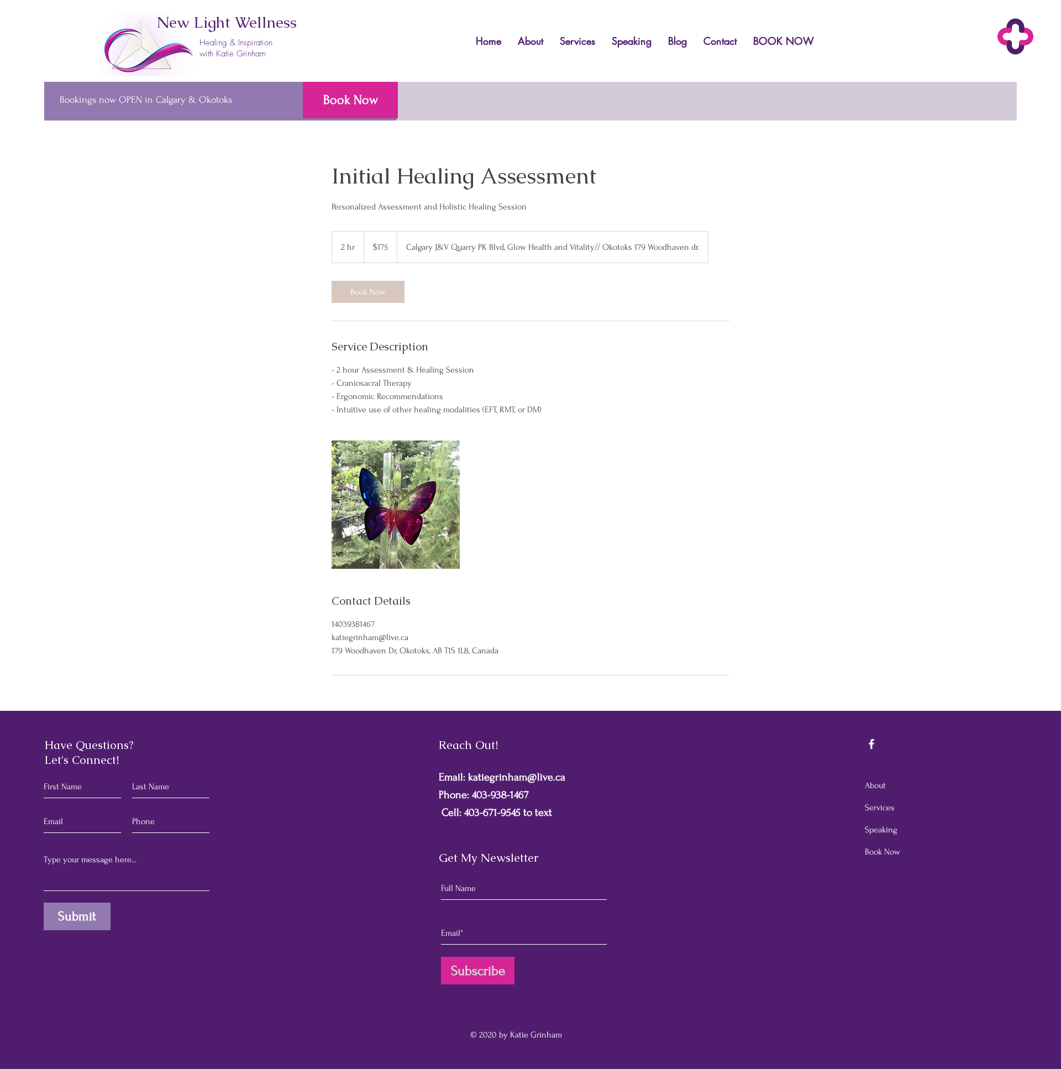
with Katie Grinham (232, 53)
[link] (368, 292)
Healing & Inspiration (235, 42)
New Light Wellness (227, 22)
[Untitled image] (396, 505)
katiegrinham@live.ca (516, 777)
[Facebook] (871, 744)
